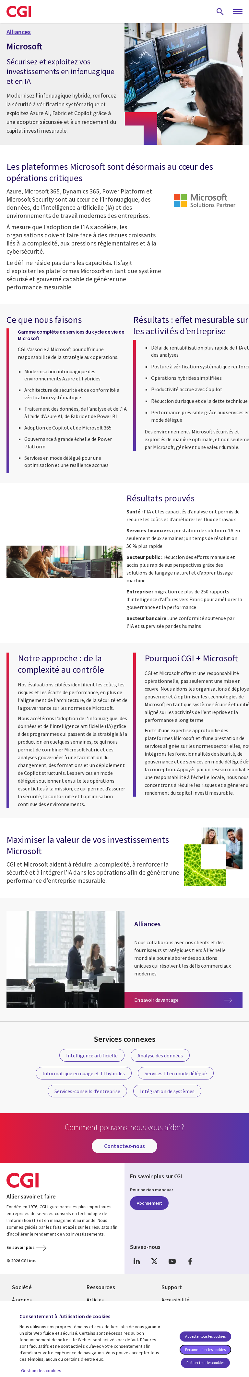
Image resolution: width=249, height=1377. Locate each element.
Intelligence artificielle (92, 1055)
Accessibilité (175, 1299)
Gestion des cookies (41, 1370)
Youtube (172, 1261)
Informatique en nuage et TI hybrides (83, 1073)
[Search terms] (220, 11)
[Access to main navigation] (237, 11)
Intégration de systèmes (167, 1091)
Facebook (190, 1261)
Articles (95, 1299)
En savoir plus (20, 1247)
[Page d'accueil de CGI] (18, 11)
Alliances (18, 32)
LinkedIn (136, 1261)
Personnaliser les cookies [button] (205, 1349)
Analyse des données (160, 1055)
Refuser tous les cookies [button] (205, 1362)
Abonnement (149, 1203)
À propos (22, 1299)
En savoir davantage (166, 999)
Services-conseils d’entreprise (87, 1091)
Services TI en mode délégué (176, 1073)
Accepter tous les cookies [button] (205, 1336)
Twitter (154, 1261)
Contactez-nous (124, 1146)
